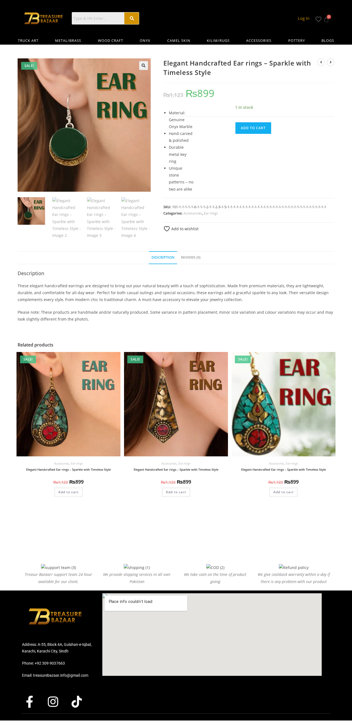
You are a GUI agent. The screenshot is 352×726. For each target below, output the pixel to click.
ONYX (145, 40)
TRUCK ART (28, 40)
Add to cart (253, 128)
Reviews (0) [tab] (190, 257)
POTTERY (296, 40)
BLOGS (327, 40)
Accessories (192, 213)
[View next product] (330, 62)
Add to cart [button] (68, 492)
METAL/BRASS (68, 40)
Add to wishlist (184, 228)
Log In (303, 18)
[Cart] (326, 17)
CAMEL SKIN (178, 40)
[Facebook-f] (34, 701)
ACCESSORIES (258, 40)
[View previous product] (321, 62)
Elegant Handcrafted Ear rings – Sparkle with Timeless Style (68, 469)
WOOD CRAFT (110, 40)
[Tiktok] (82, 701)
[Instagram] (58, 701)
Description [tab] (163, 257)
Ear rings (211, 213)
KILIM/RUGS (218, 40)
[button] (143, 65)
